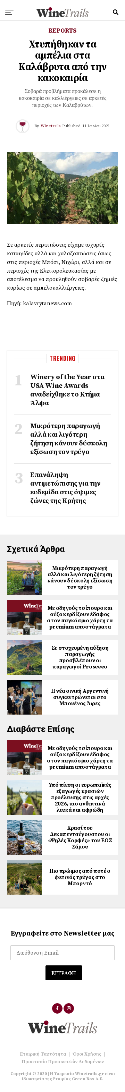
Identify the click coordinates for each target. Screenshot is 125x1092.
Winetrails (50, 126)
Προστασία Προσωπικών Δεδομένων (63, 1062)
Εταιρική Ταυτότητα (43, 1054)
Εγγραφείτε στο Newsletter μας (63, 933)
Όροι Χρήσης (87, 1054)
